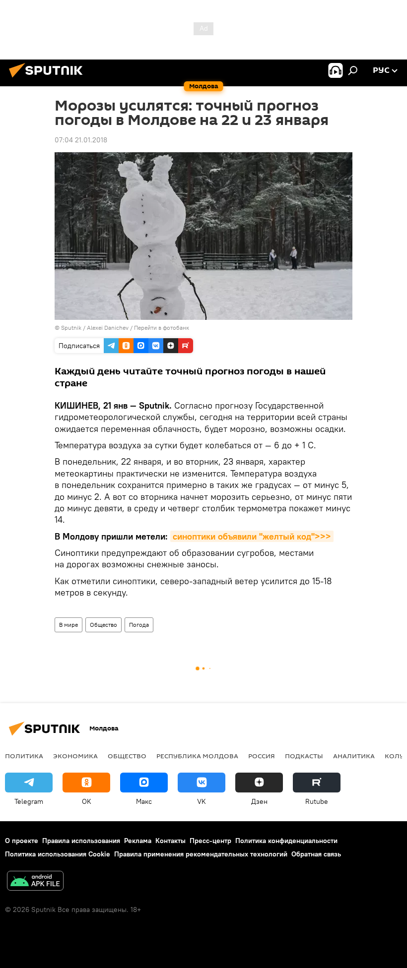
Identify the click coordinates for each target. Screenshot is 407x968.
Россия (261, 755)
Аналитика (354, 755)
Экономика (75, 755)
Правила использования (81, 840)
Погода (139, 624)
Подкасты (304, 755)
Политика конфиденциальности (286, 840)
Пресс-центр (210, 840)
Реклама (137, 840)
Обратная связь (316, 853)
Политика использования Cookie (57, 853)
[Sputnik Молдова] (48, 78)
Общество (103, 624)
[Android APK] (35, 882)
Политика (24, 755)
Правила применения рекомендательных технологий (200, 853)
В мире (68, 624)
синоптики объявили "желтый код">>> (252, 536)
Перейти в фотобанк (161, 327)
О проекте (21, 840)
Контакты (170, 840)
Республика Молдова (197, 755)
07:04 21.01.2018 (81, 139)
